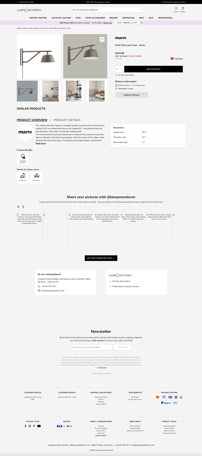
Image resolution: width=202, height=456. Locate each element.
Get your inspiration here (99, 258)
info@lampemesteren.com (52, 290)
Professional (165, 18)
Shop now (107, 22)
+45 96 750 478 (48, 286)
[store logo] (29, 9)
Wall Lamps (44, 28)
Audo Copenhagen (169, 426)
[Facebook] (25, 426)
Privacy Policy (101, 431)
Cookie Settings (135, 428)
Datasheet (179, 58)
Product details (67, 120)
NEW (141, 18)
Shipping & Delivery (101, 397)
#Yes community (135, 426)
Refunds (101, 402)
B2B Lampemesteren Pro (135, 431)
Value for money (169, 431)
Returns (101, 399)
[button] (27, 91)
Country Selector (101, 435)
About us (101, 426)
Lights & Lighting (22, 28)
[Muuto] (127, 38)
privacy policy (102, 367)
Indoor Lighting (34, 28)
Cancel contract (101, 404)
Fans (78, 18)
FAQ (32, 399)
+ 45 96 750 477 (122, 445)
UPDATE (127, 23)
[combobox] (107, 9)
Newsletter (135, 397)
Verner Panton (169, 428)
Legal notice (101, 433)
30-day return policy (135, 399)
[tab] (34, 120)
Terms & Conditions (101, 428)
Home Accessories (169, 433)
